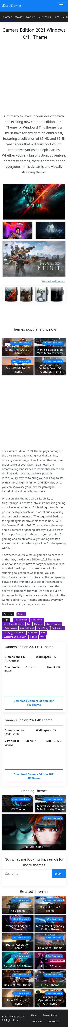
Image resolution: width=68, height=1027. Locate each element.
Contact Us (54, 1021)
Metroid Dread (27, 628)
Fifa (29, 624)
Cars (56, 17)
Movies (19, 17)
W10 (42, 636)
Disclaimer (37, 1021)
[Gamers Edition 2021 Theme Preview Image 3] (34, 259)
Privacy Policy (50, 1015)
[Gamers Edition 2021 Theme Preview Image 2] (50, 230)
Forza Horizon (21, 619)
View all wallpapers (53, 281)
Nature (30, 17)
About (34, 1015)
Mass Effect (19, 632)
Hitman (33, 636)
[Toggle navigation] (61, 5)
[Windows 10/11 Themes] (11, 5)
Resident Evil (58, 628)
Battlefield (32, 632)
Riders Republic (54, 624)
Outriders (38, 624)
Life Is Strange (10, 628)
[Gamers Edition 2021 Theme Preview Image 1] (17, 230)
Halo (43, 632)
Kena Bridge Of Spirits (13, 624)
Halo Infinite (36, 619)
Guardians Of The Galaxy (14, 636)
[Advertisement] (34, 76)
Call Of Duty (42, 628)
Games (7, 17)
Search (59, 873)
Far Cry (6, 632)
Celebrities (44, 17)
